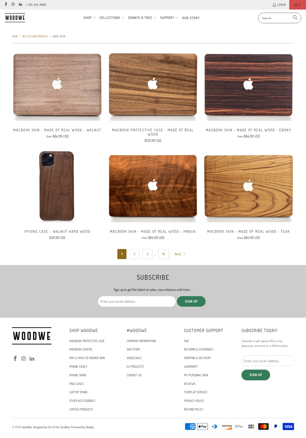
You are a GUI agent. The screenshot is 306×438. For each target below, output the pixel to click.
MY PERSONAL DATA (196, 375)
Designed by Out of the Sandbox (51, 427)
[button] (89, 18)
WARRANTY (191, 366)
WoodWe (27, 427)
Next (178, 254)
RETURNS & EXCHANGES (198, 349)
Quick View (57, 95)
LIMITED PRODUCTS (81, 409)
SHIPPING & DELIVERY (197, 358)
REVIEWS (189, 384)
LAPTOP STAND (78, 392)
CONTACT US (134, 375)
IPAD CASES (76, 384)
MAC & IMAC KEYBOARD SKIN (87, 358)
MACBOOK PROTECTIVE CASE (87, 341)
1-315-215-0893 (36, 4)
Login (281, 4)
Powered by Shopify (82, 427)
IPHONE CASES (78, 366)
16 (163, 254)
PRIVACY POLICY (194, 401)
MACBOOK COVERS (80, 349)
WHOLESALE (134, 358)
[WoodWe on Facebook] (6, 4)
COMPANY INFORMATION (141, 341)
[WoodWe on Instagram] (13, 4)
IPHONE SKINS (77, 375)
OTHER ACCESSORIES (82, 401)
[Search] (295, 18)
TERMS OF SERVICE (196, 392)
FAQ (186, 341)
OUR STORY (133, 349)
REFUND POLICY (193, 409)
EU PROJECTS (135, 366)
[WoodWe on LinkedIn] (20, 4)
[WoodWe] (15, 17)
